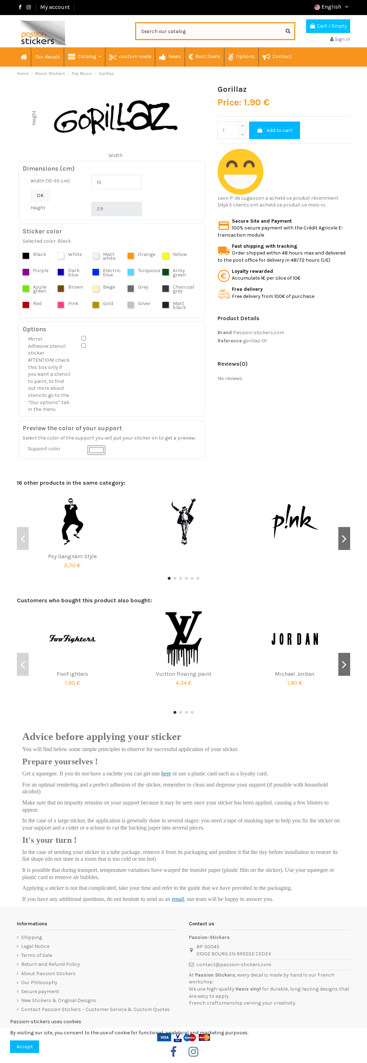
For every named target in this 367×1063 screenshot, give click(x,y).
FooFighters (72, 673)
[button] (84, 57)
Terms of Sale (36, 955)
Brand (225, 332)
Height (38, 208)
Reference (230, 341)
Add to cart (279, 130)
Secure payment (40, 991)
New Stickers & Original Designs (58, 1000)
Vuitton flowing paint (183, 673)
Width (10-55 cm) (50, 181)
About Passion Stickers (48, 974)
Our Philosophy (39, 982)
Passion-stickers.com (258, 332)
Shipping (31, 937)
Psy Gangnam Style (72, 556)
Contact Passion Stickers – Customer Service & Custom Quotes (95, 1009)
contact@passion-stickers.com (233, 965)
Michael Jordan (294, 673)
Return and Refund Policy (50, 964)
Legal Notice (35, 946)
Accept (24, 1047)
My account (55, 7)
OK (40, 196)
